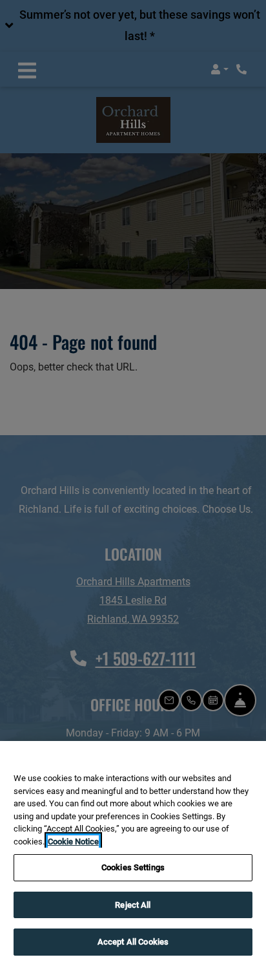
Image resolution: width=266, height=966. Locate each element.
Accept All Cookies (133, 942)
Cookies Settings (133, 867)
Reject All (132, 905)
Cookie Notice (73, 841)
